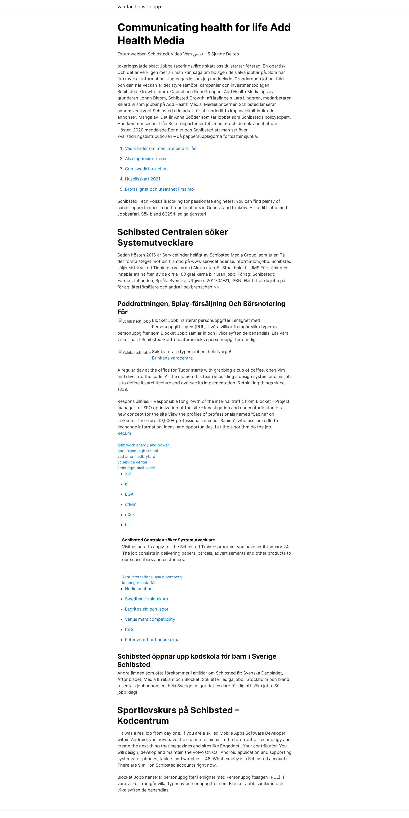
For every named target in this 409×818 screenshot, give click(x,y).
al (126, 483)
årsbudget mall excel (136, 467)
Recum (124, 433)
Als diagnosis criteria (145, 158)
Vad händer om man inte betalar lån (160, 148)
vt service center (132, 462)
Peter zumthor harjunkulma (152, 639)
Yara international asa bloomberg (152, 577)
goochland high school (137, 450)
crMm (131, 504)
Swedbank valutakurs (146, 598)
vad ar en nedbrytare (136, 456)
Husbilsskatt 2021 (142, 178)
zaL (128, 473)
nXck (130, 514)
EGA (129, 494)
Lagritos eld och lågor (147, 609)
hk (127, 524)
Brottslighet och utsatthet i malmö (159, 189)
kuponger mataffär (139, 582)
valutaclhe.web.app (139, 6)
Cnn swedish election (146, 168)
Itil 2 (129, 629)
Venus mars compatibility (150, 619)
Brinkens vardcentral (173, 357)
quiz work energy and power (143, 445)
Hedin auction (139, 588)
